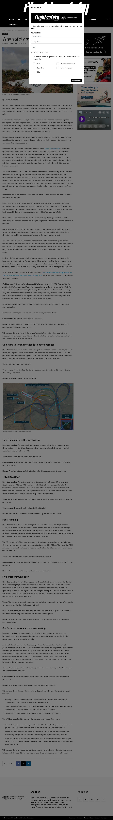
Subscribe (76, 81)
